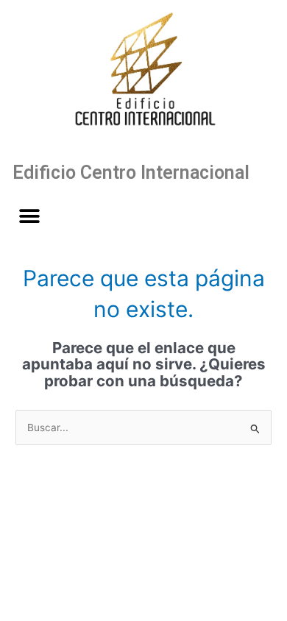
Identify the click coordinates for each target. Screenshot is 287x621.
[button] (29, 216)
